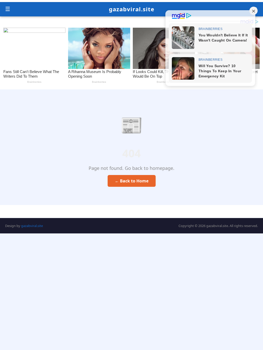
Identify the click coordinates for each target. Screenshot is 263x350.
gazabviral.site (131, 9)
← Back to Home (131, 181)
